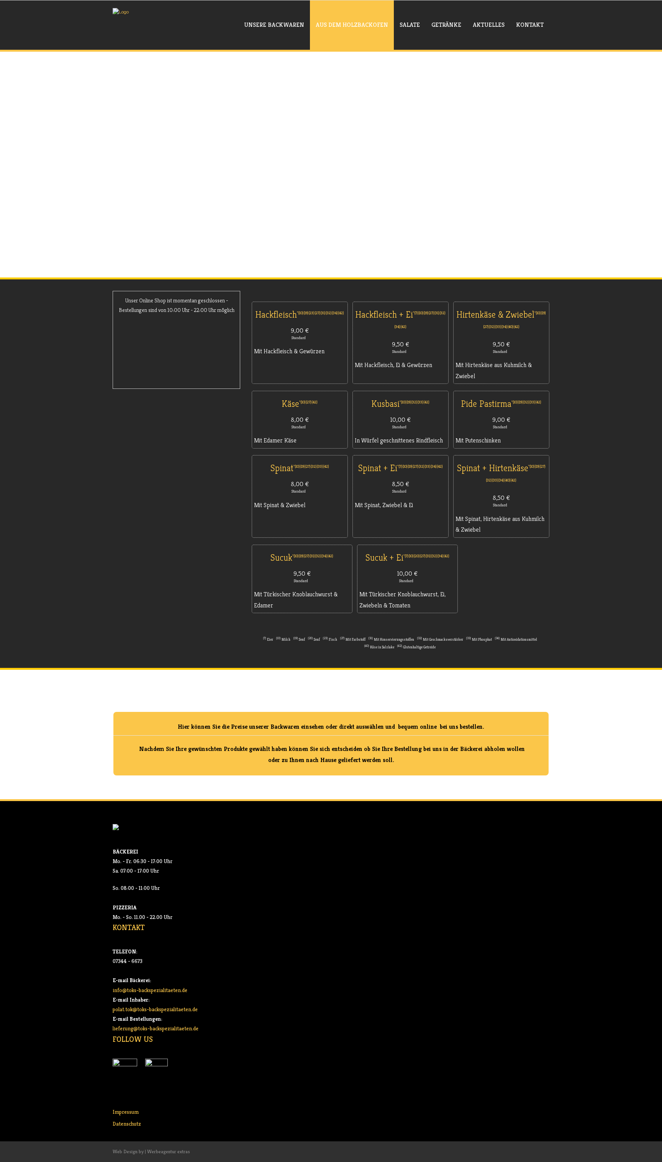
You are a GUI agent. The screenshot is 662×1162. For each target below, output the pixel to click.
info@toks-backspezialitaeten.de (150, 990)
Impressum (126, 1111)
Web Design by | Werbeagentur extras (151, 1151)
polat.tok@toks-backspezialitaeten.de (155, 1009)
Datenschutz (127, 1123)
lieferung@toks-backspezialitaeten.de (155, 1028)
